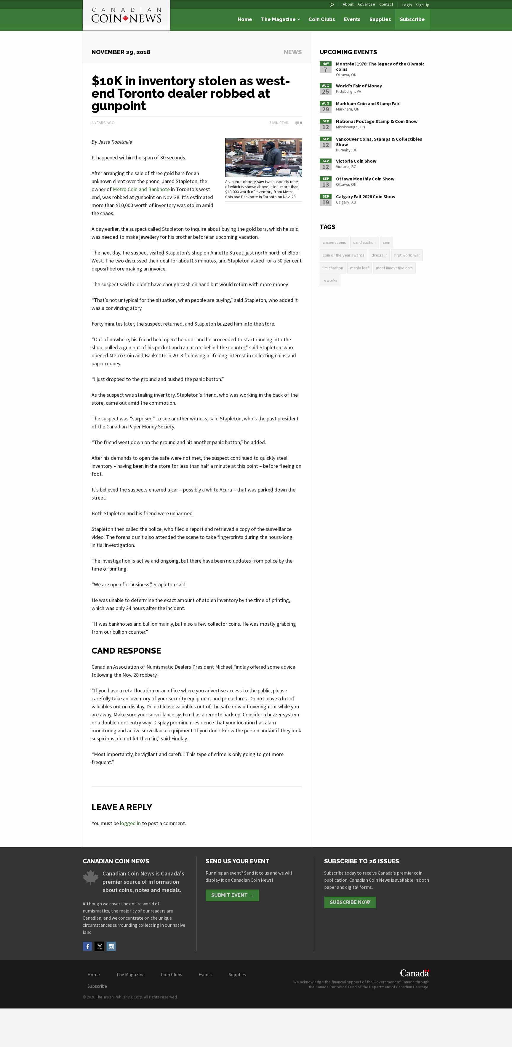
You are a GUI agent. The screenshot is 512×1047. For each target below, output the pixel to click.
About (348, 4)
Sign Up (422, 4)
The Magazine (278, 19)
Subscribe (412, 19)
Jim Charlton (333, 267)
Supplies (380, 19)
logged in (130, 823)
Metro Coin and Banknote (141, 189)
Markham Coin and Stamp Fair (367, 103)
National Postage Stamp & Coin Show (376, 121)
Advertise (366, 4)
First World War (407, 255)
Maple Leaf (359, 267)
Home (245, 19)
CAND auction (364, 242)
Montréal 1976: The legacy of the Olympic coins (380, 66)
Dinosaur (379, 255)
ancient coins (334, 242)
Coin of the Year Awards (343, 255)
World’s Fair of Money (359, 86)
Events (352, 19)
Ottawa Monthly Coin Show (365, 179)
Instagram (111, 946)
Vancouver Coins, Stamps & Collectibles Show (379, 141)
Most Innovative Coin (394, 267)
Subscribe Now (350, 902)
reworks (330, 280)
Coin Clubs (321, 19)
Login (407, 4)
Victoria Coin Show (356, 161)
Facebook (87, 946)
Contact (386, 4)
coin (386, 242)
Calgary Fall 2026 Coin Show (365, 196)
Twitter (99, 946)
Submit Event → (232, 895)
